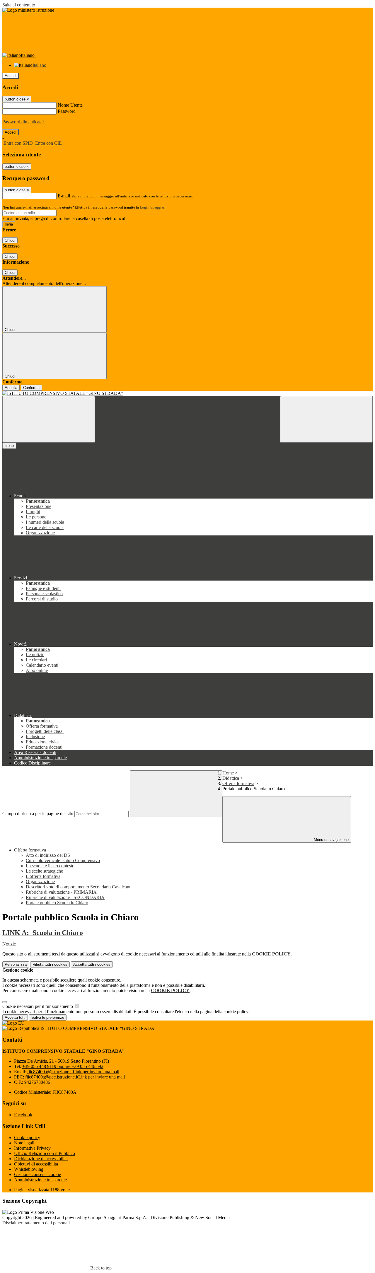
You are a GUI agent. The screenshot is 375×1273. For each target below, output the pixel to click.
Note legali (24, 1142)
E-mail (64, 195)
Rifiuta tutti (50, 964)
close (9, 445)
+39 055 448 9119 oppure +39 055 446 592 (62, 1066)
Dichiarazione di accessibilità (41, 1158)
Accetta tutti (91, 964)
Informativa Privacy (32, 1148)
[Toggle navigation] (48, 419)
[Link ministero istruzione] (28, 10)
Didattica (230, 778)
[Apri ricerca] (326, 419)
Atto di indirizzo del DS (48, 855)
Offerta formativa (238, 783)
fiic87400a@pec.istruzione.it (75, 1076)
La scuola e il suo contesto (50, 865)
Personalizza (16, 964)
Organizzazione (40, 881)
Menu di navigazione (331, 839)
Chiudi (10, 240)
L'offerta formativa (43, 876)
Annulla (11, 387)
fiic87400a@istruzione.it (73, 1071)
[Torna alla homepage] (187, 393)
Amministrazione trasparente (40, 1179)
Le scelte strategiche (44, 870)
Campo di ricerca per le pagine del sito (37, 813)
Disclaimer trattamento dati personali (36, 1222)
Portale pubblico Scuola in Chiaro (57, 902)
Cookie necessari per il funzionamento (38, 1006)
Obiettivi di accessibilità (36, 1163)
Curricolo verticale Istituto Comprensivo (63, 860)
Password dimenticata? (23, 121)
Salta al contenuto (18, 4)
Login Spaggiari (153, 207)
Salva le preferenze (47, 1017)
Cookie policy (27, 1137)
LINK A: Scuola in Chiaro (42, 932)
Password (67, 111)
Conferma (31, 387)
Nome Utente (70, 105)
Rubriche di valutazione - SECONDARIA (65, 897)
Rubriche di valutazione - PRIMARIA (61, 892)
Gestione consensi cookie (37, 1174)
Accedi (10, 76)
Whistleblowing (28, 1169)
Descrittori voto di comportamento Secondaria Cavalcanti (79, 886)
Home (228, 772)
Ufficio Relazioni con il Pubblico (44, 1153)
